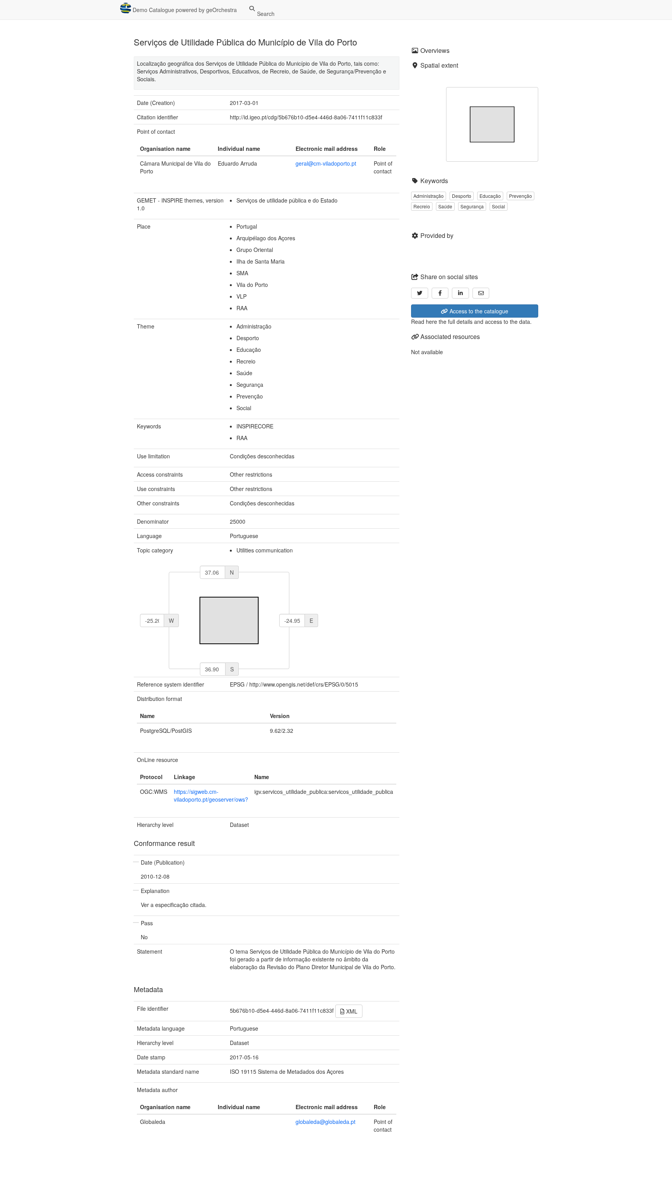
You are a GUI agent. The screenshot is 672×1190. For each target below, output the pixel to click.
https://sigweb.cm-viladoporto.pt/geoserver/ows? (211, 795)
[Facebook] (440, 293)
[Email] (481, 293)
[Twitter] (419, 293)
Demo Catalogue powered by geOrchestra (184, 10)
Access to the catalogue (478, 311)
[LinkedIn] (460, 293)
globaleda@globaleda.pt (325, 1121)
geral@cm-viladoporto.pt (326, 163)
